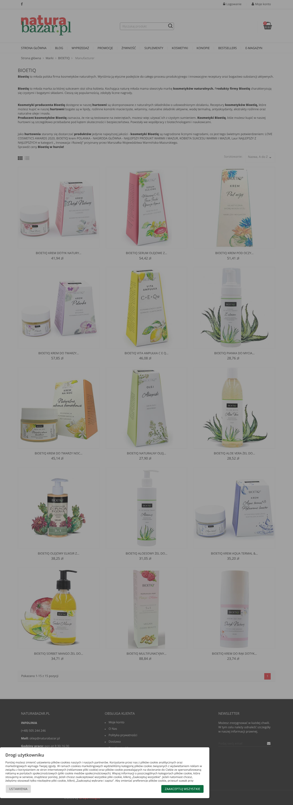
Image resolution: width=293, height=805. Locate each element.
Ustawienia (18, 789)
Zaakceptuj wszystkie (182, 789)
